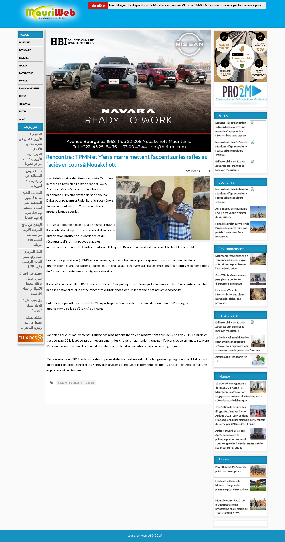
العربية (22, 118)
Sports (23, 65)
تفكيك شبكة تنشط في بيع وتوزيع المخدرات (31, 322)
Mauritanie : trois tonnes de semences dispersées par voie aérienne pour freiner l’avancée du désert (231, 262)
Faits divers (26, 73)
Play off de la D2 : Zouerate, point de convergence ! (231, 469)
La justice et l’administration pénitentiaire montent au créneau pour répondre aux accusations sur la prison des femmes (237, 344)
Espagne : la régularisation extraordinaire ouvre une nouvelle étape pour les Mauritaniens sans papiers (230, 129)
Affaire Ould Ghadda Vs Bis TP (231, 359)
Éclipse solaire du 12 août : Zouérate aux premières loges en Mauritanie (230, 166)
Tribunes (24, 103)
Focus (22, 96)
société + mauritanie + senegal (76, 382)
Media (22, 111)
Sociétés (24, 57)
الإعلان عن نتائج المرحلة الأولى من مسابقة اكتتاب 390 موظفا (32, 235)
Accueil (24, 34)
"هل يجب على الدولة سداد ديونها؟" (32, 305)
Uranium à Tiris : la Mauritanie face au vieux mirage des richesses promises (229, 297)
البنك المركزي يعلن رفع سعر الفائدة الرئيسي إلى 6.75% (32, 259)
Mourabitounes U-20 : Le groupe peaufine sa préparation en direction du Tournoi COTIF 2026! (231, 507)
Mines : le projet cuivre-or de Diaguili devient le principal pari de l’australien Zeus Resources (232, 230)
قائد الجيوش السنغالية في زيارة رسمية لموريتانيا (33, 178)
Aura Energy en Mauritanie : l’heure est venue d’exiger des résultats (231, 213)
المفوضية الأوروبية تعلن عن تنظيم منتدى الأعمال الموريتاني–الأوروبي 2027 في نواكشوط (30, 149)
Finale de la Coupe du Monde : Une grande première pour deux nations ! (231, 487)
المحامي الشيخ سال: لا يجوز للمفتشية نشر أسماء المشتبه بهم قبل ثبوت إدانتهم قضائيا (32, 205)
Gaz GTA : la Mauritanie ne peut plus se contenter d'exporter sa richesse (230, 279)
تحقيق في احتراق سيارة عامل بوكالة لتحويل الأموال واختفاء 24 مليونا (30, 283)
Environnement (29, 88)
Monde (23, 80)
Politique (24, 42)
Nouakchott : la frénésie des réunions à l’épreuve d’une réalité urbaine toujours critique (231, 148)
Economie (25, 50)
